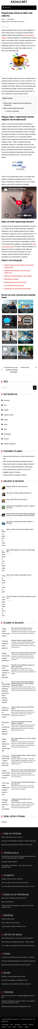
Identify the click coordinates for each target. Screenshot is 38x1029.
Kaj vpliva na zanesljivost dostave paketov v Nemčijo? (21, 722)
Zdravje (24, 1024)
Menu (8, 8)
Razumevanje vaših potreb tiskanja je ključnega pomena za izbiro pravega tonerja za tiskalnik (20, 514)
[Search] (34, 388)
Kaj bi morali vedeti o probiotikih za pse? (18, 575)
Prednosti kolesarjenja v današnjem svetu (14, 980)
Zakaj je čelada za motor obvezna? (17, 486)
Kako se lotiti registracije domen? (14, 108)
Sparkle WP (5, 1021)
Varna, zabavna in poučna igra (11, 922)
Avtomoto (7, 400)
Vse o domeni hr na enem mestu (14, 285)
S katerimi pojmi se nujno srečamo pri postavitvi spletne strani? (19, 266)
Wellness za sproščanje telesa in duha (13, 976)
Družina (6, 410)
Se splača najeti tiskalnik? (9, 862)
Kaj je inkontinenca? (8, 902)
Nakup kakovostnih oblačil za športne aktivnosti (16, 984)
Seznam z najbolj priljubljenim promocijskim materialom (19, 961)
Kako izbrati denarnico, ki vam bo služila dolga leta (17, 938)
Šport (5, 429)
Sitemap (4, 822)
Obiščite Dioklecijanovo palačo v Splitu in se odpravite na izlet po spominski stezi (18, 1002)
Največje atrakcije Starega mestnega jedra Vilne (16, 1006)
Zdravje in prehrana (9, 444)
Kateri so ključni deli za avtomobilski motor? (20, 529)
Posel (5, 424)
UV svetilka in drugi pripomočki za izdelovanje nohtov (18, 945)
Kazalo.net (19, 1)
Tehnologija (7, 434)
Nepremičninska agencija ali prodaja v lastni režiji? (17, 844)
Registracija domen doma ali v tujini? (15, 282)
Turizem (6, 439)
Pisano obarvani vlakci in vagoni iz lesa (14, 926)
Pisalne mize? (24, 367)
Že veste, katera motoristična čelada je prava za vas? (18, 886)
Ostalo (6, 420)
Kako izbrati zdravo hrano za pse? (16, 499)
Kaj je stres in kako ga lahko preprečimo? (19, 493)
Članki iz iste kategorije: (13, 111)
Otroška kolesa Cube (8, 919)
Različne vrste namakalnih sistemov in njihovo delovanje (19, 841)
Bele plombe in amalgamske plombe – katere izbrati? (18, 942)
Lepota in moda (8, 415)
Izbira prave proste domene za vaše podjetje (18, 276)
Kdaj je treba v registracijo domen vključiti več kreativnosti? (18, 104)
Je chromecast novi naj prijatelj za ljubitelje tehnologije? (10, 370)
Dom (5, 405)
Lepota (4, 1027)
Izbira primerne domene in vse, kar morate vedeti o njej (17, 272)
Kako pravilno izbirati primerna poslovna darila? (16, 965)
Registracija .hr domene (11, 279)
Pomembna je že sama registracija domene (17, 288)
